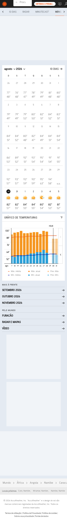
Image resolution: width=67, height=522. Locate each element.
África (20, 483)
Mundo (7, 483)
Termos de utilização (13, 513)
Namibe (48, 483)
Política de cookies (49, 513)
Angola (34, 483)
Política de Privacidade (32, 513)
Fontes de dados (41, 516)
